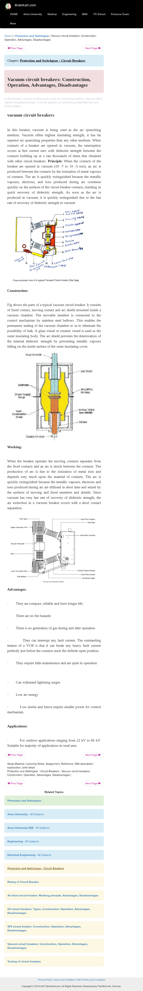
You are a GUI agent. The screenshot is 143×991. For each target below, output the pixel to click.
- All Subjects (25, 814)
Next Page (91, 48)
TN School (99, 14)
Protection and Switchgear (32, 35)
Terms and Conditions (64, 980)
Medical (52, 14)
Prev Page (16, 48)
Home (8, 35)
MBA (85, 14)
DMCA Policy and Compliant (91, 980)
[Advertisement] (124, 89)
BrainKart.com (25, 5)
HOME (14, 14)
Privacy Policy (45, 980)
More (13, 23)
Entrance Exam (120, 14)
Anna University (32, 14)
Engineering (69, 14)
